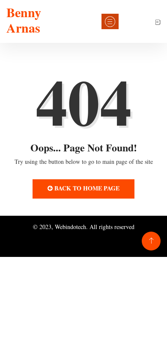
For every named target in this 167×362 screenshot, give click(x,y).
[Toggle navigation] (110, 21)
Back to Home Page (86, 188)
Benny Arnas (23, 19)
